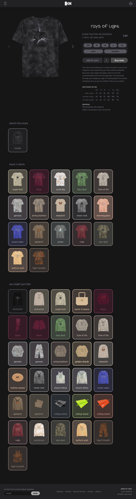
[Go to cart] (131, 3)
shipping (60, 491)
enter (35, 493)
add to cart (92, 60)
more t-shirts (17, 164)
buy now (119, 60)
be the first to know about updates (19, 489)
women (115, 51)
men (93, 51)
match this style (18, 123)
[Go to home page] (68, 3)
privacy (90, 491)
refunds (68, 491)
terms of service (79, 491)
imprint (98, 491)
